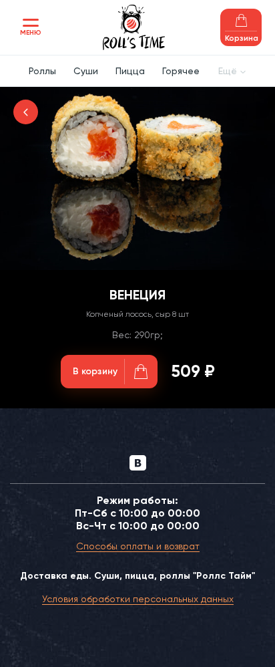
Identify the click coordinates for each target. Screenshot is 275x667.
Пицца (130, 70)
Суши (85, 70)
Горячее (181, 70)
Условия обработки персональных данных (138, 598)
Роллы (42, 70)
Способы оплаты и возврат (138, 546)
